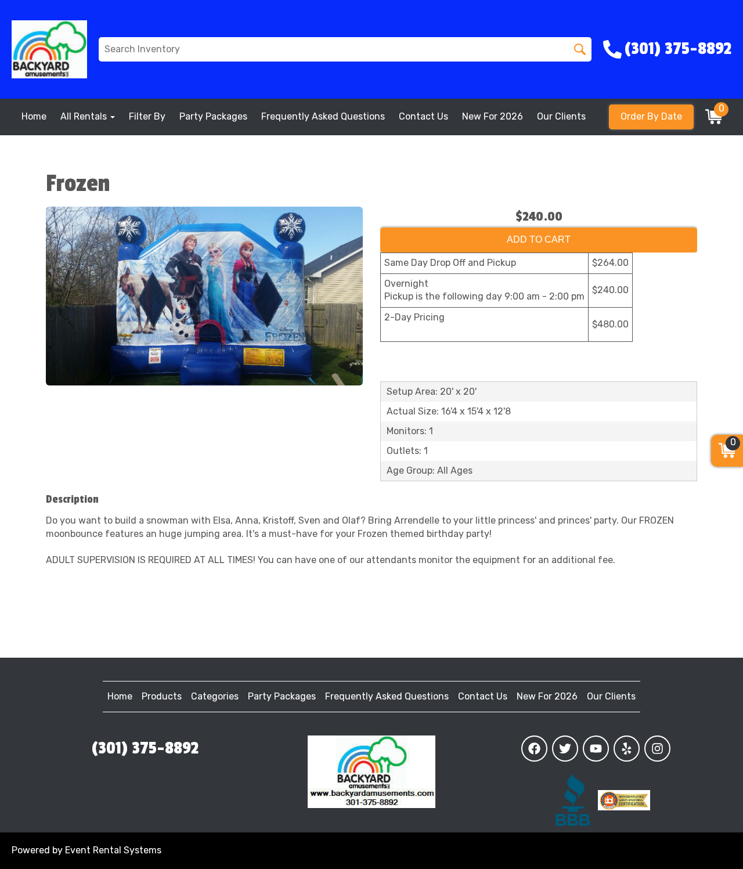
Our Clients (561, 116)
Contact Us (423, 116)
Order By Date (651, 116)
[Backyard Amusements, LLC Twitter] (565, 748)
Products (162, 696)
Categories (215, 696)
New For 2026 (492, 116)
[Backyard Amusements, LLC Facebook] (534, 748)
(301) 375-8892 (145, 748)
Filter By (147, 116)
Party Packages (213, 116)
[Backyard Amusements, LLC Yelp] (627, 748)
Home (33, 116)
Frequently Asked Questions (323, 116)
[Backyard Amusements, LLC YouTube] (596, 748)
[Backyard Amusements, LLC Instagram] (657, 748)
